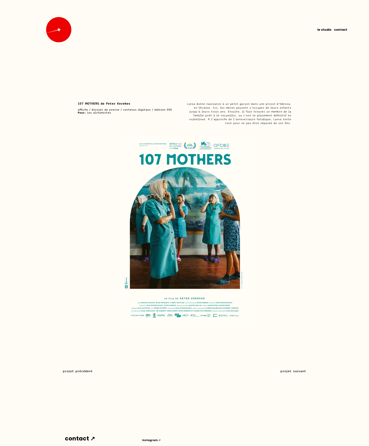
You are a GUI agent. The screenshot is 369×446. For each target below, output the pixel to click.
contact (340, 30)
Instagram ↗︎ (151, 440)
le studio (324, 30)
